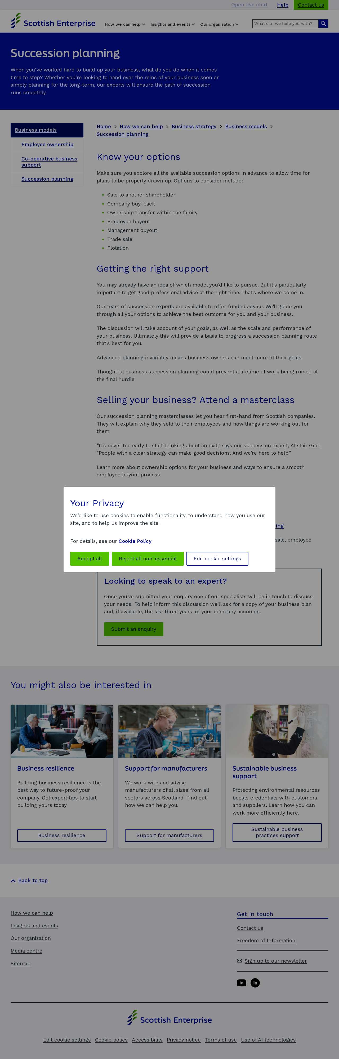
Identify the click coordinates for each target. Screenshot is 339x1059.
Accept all (89, 559)
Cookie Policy (135, 541)
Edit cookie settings (217, 559)
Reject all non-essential (148, 559)
